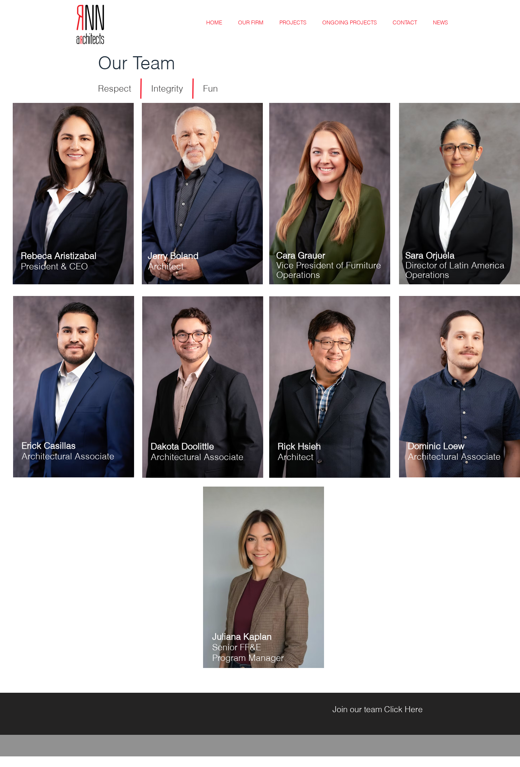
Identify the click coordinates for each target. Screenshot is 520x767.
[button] (73, 193)
